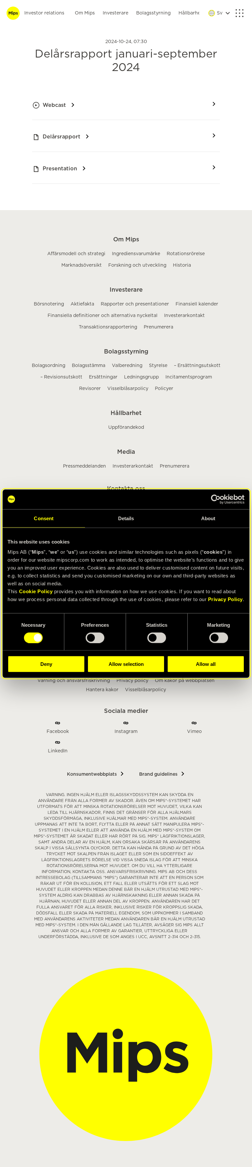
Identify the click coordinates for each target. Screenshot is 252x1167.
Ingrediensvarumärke (136, 254)
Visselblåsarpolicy (127, 388)
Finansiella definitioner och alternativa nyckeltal (103, 315)
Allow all (206, 664)
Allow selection (126, 664)
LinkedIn (58, 751)
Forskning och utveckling (137, 265)
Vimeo (194, 731)
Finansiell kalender (197, 304)
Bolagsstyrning (153, 13)
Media (126, 452)
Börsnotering (49, 304)
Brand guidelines (158, 774)
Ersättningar (103, 377)
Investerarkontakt (184, 315)
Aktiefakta (82, 304)
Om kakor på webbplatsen (185, 680)
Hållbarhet (190, 13)
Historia (182, 265)
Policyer (164, 388)
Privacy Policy (225, 599)
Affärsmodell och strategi (76, 254)
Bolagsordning (48, 365)
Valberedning (127, 365)
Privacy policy (132, 680)
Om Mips (85, 13)
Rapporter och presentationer (135, 304)
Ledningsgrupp (141, 377)
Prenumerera (158, 327)
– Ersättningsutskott (197, 365)
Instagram (126, 731)
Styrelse (158, 365)
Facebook (58, 731)
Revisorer (90, 388)
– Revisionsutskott (61, 377)
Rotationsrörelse (186, 254)
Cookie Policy (36, 591)
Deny (46, 664)
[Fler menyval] (239, 13)
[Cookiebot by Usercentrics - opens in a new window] (215, 499)
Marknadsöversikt (81, 265)
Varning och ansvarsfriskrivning (73, 680)
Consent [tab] (43, 518)
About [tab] (208, 518)
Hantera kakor (102, 690)
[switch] (95, 637)
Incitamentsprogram (188, 377)
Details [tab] (126, 518)
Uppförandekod (126, 427)
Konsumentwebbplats (92, 774)
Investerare (115, 13)
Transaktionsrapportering (108, 327)
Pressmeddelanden (84, 466)
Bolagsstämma (88, 365)
